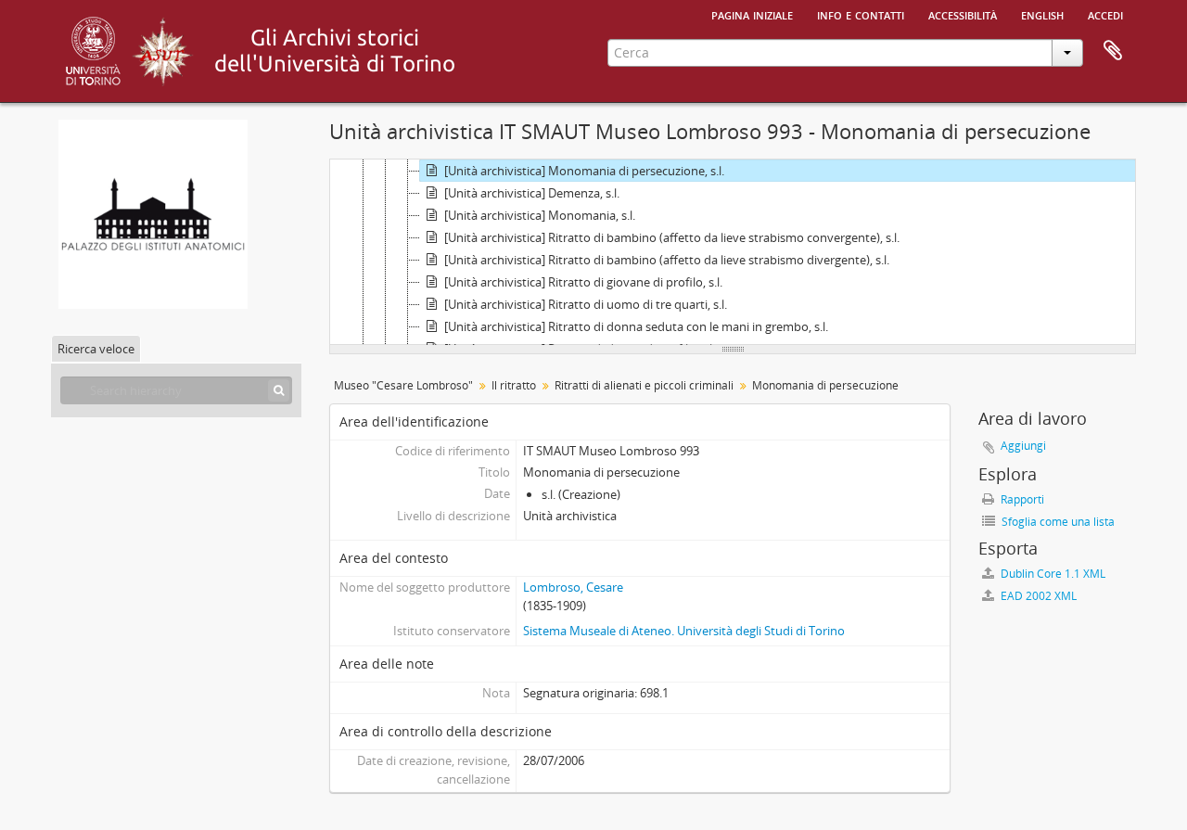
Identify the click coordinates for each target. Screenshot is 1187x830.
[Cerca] (278, 390)
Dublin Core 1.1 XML (1051, 573)
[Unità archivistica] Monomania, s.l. (539, 215)
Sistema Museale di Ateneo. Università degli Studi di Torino (684, 630)
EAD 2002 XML (1037, 596)
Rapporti (1021, 499)
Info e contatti (860, 14)
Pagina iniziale (752, 14)
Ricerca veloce (95, 348)
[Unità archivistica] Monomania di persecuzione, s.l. (584, 170)
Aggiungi (1023, 445)
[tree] (732, 252)
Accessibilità (962, 14)
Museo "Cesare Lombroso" (403, 385)
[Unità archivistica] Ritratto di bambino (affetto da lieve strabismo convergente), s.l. (672, 237)
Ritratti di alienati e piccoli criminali (644, 385)
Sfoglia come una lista (1057, 522)
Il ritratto (513, 385)
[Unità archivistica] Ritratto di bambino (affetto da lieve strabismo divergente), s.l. (666, 259)
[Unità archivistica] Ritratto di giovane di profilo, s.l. (583, 282)
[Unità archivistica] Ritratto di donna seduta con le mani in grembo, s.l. (636, 326)
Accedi (1105, 14)
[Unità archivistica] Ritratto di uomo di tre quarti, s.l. (585, 304)
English (1042, 14)
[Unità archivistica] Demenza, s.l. (531, 193)
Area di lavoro (1113, 51)
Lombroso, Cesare (573, 587)
